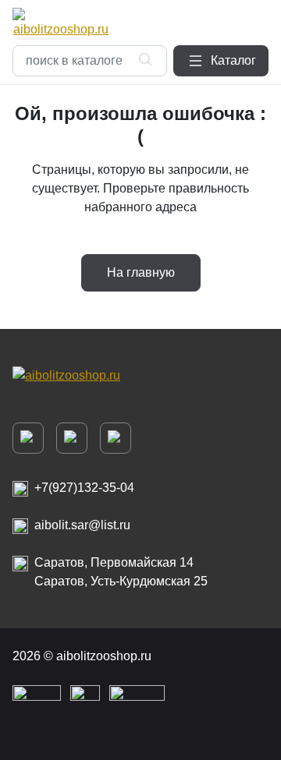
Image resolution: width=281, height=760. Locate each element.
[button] (221, 60)
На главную (141, 272)
